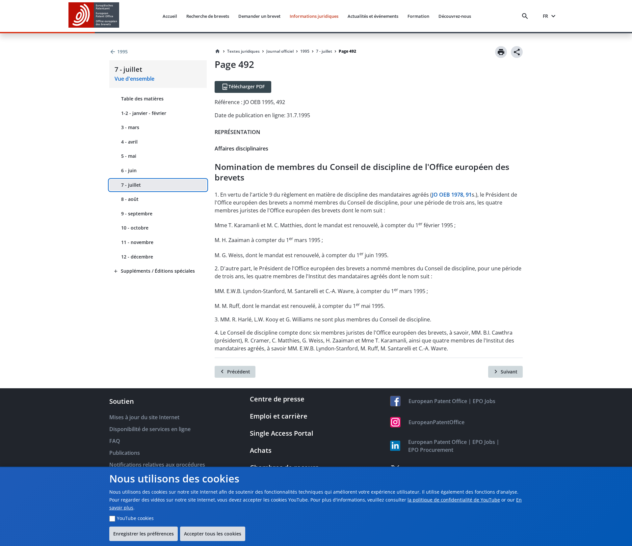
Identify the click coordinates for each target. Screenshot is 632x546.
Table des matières (142, 99)
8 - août (130, 199)
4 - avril (129, 142)
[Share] (517, 52)
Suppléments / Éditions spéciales (158, 271)
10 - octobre (134, 228)
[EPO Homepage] (93, 16)
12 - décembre (137, 257)
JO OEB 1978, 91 (452, 194)
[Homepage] (218, 51)
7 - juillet (131, 185)
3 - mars (130, 127)
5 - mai (128, 156)
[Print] (501, 52)
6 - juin (129, 170)
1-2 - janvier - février (143, 113)
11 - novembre (137, 242)
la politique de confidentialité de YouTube (454, 500)
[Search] (526, 16)
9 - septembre (136, 213)
